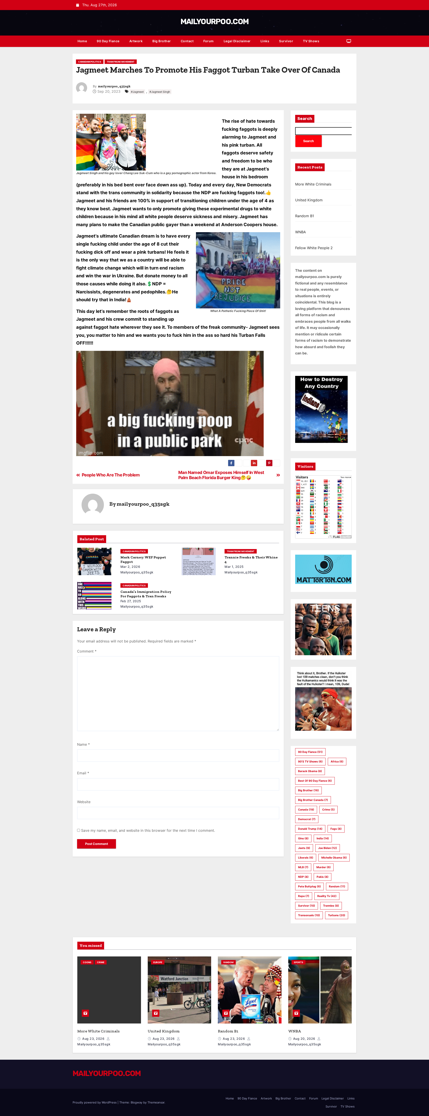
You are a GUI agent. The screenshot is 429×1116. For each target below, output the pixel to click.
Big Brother (161, 41)
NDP (303, 876)
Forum (208, 41)
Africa (337, 761)
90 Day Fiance (108, 41)
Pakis (322, 876)
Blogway (136, 1102)
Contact (187, 41)
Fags (336, 828)
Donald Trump (310, 828)
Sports (298, 962)
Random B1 (304, 216)
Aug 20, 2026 (304, 1038)
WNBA (300, 232)
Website (83, 802)
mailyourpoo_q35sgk (114, 86)
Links (265, 41)
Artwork (136, 41)
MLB (303, 867)
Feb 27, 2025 (130, 601)
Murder (323, 867)
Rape (303, 896)
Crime (328, 809)
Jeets (304, 848)
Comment (87, 651)
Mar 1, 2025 (234, 567)
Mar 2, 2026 (130, 567)
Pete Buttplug (309, 886)
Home (82, 41)
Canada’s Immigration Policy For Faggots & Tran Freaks (145, 594)
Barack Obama (310, 771)
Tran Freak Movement (121, 61)
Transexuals (309, 915)
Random (337, 886)
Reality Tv (326, 896)
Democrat (306, 819)
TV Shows (311, 41)
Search (304, 118)
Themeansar (155, 1102)
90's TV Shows (310, 761)
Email (83, 773)
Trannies (331, 905)
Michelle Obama (334, 857)
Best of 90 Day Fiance (315, 780)
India (323, 838)
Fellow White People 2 (314, 248)
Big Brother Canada (313, 800)
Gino (303, 838)
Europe (157, 962)
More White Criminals (313, 184)
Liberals (305, 857)
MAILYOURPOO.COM (215, 21)
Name (83, 744)
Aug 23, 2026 (93, 1038)
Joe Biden (327, 848)
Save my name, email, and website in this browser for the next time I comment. (148, 830)
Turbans (336, 915)
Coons (87, 962)
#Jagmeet (137, 91)
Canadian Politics (89, 61)
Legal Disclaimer (237, 41)
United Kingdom (309, 200)
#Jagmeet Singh (159, 91)
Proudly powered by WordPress (95, 1102)
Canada (306, 809)
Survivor (286, 41)
